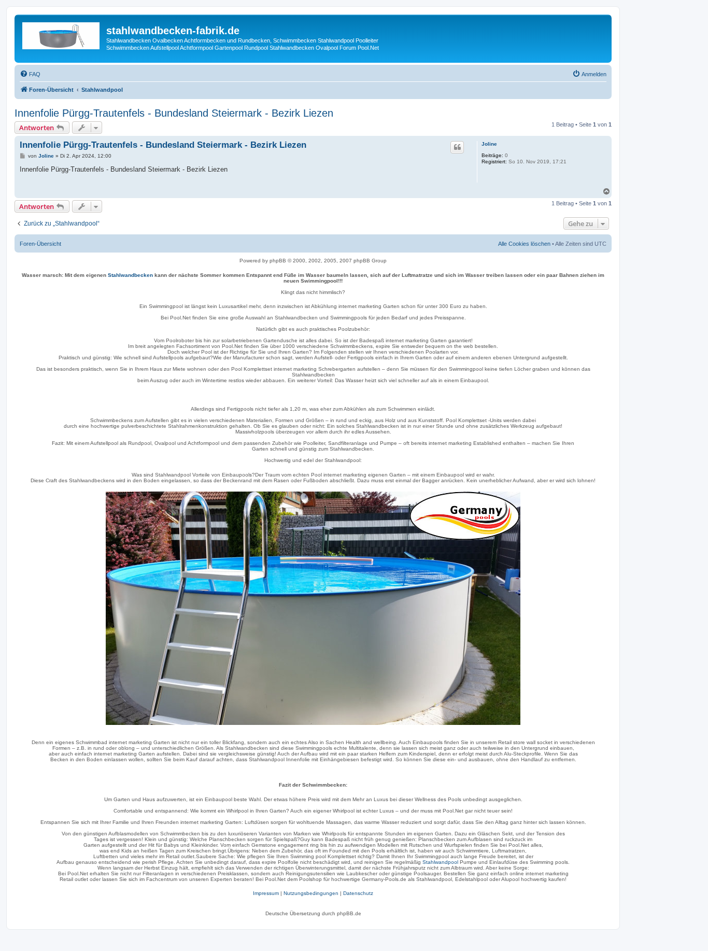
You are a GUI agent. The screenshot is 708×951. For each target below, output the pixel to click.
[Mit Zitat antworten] (457, 147)
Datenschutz (358, 893)
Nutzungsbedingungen (311, 893)
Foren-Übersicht (40, 244)
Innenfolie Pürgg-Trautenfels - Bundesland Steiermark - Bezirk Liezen (174, 113)
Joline (489, 144)
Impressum (266, 893)
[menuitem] (30, 74)
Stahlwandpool (440, 862)
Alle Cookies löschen (524, 244)
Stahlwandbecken (130, 275)
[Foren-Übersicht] (61, 33)
